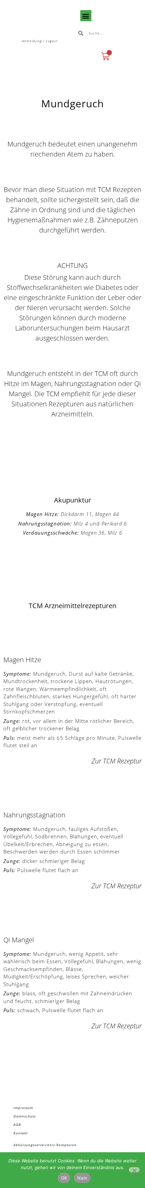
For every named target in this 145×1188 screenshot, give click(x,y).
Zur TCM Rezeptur (116, 760)
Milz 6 (115, 532)
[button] (85, 15)
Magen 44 (107, 514)
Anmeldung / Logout (40, 40)
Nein (82, 1178)
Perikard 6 (114, 523)
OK (64, 1178)
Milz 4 (81, 523)
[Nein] (134, 1170)
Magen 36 (93, 532)
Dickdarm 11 (76, 514)
